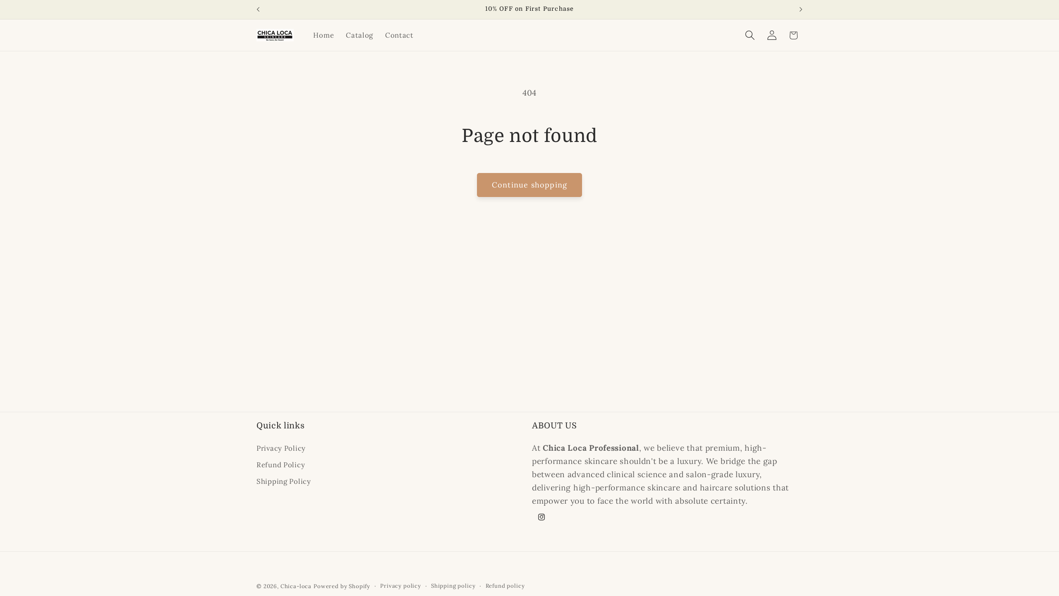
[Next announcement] (801, 9)
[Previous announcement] (258, 9)
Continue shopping (529, 185)
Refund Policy (280, 464)
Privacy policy (400, 585)
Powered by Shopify (342, 586)
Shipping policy (453, 585)
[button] (750, 35)
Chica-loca (295, 586)
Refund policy (505, 585)
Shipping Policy (283, 481)
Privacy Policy (281, 448)
